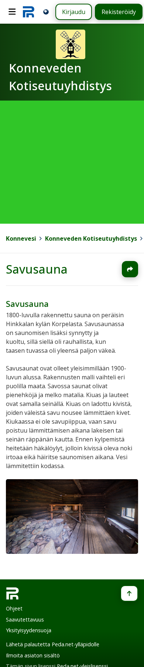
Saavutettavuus (25, 619)
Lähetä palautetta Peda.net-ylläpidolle (52, 644)
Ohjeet (14, 608)
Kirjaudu (73, 12)
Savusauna (37, 269)
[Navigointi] (12, 12)
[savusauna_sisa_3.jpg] (72, 551)
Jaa (130, 269)
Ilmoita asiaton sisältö (33, 655)
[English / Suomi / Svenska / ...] (46, 11)
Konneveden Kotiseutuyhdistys (91, 238)
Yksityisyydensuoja (28, 630)
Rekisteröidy (119, 12)
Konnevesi (21, 238)
